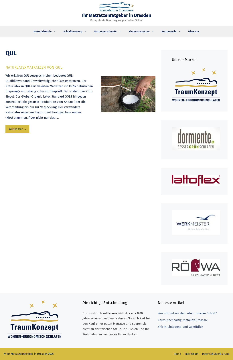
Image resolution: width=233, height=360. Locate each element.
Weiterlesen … (17, 128)
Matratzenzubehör (105, 31)
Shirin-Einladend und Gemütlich (180, 327)
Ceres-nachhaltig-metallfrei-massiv (182, 320)
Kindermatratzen (139, 31)
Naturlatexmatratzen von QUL (33, 67)
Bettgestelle (168, 31)
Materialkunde (42, 31)
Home (177, 353)
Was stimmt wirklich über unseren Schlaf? (187, 313)
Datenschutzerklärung (215, 353)
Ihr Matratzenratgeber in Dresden (116, 15)
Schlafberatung (72, 31)
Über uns (194, 31)
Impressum (191, 353)
